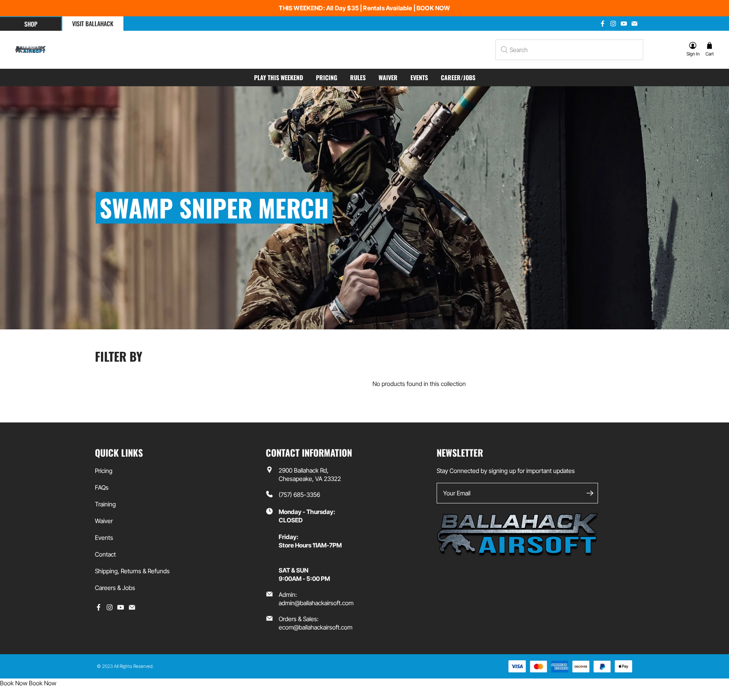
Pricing (326, 77)
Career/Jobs (458, 77)
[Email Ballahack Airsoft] (634, 23)
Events (419, 77)
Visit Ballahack (93, 23)
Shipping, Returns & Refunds (132, 571)
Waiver (388, 77)
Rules (358, 77)
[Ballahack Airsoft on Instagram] (613, 23)
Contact (105, 554)
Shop (30, 23)
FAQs (102, 487)
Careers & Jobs (115, 588)
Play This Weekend (278, 77)
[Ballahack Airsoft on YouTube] (623, 23)
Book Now (13, 683)
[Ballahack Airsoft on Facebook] (602, 23)
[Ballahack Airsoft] (30, 50)
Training (105, 504)
